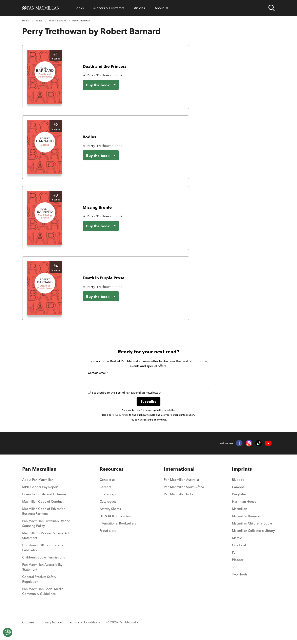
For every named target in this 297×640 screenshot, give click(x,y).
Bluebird (238, 480)
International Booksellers (118, 523)
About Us (161, 8)
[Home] (41, 7)
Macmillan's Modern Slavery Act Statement (45, 535)
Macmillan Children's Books (252, 523)
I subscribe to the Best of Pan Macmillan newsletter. (126, 392)
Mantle (237, 538)
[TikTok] (258, 443)
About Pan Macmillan (38, 480)
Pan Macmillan (39, 469)
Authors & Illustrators (108, 8)
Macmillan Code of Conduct (42, 501)
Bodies (89, 136)
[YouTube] (268, 443)
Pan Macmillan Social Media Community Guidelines (42, 591)
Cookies (28, 622)
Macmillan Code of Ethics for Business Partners (43, 511)
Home (25, 20)
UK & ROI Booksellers (116, 516)
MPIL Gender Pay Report (40, 487)
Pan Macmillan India (178, 494)
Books (79, 8)
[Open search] (271, 8)
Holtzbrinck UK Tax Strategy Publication (42, 547)
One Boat (239, 545)
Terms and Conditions (84, 622)
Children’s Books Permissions (43, 557)
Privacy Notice (51, 622)
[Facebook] (239, 443)
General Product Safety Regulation (39, 579)
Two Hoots (240, 574)
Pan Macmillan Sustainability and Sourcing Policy (46, 523)
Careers (105, 487)
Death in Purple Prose (103, 277)
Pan (234, 552)
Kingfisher (239, 494)
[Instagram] (249, 443)
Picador (237, 560)
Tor (234, 567)
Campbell (239, 487)
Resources (111, 469)
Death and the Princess (104, 66)
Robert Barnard (57, 20)
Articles (139, 8)
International (179, 469)
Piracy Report (110, 494)
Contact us (107, 480)
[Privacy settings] (7, 632)
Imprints (242, 469)
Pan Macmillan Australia (181, 480)
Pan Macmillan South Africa (184, 487)
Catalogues (108, 501)
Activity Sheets (110, 509)
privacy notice (120, 414)
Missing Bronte (97, 207)
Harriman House (244, 501)
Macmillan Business (246, 516)
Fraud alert (108, 531)
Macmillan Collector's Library (253, 531)
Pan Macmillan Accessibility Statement (42, 567)
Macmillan (239, 509)
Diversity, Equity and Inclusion (44, 494)
